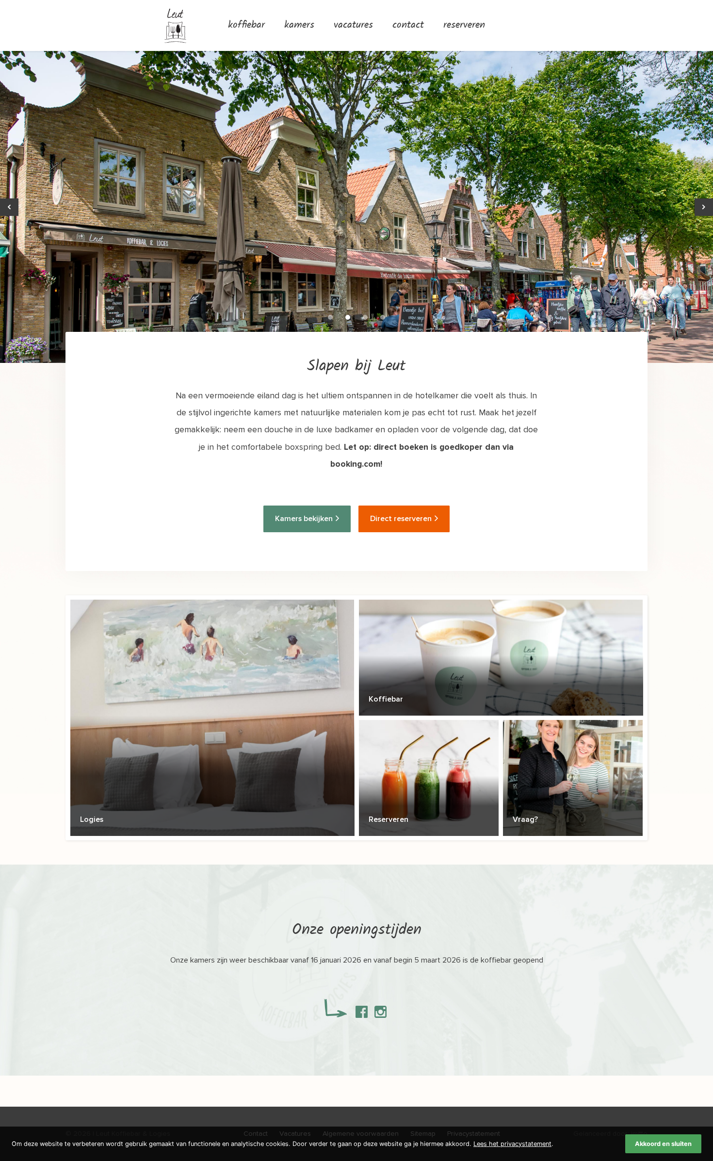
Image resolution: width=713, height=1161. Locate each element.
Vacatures (353, 25)
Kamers (299, 25)
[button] (330, 317)
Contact (408, 25)
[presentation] (9, 207)
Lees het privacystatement (512, 1143)
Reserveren (464, 25)
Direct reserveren (401, 518)
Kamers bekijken (304, 518)
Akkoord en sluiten (663, 1143)
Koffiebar (246, 25)
